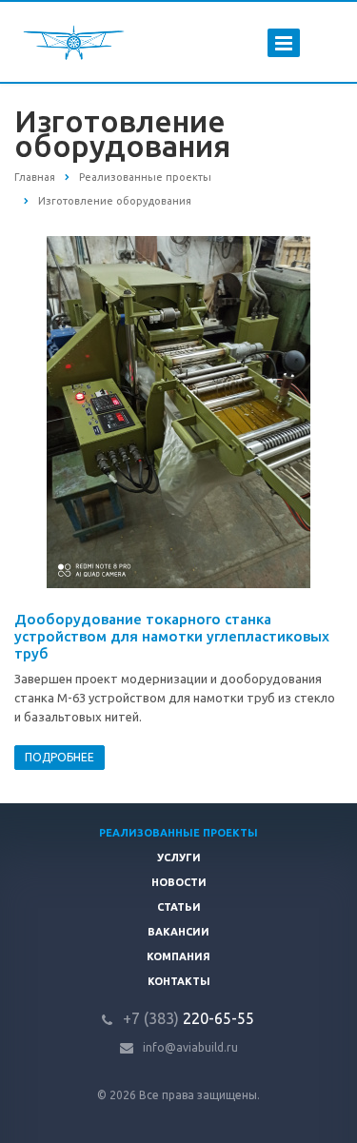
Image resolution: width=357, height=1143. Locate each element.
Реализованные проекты (178, 832)
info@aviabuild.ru (190, 1047)
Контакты (179, 981)
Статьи (179, 907)
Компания (178, 956)
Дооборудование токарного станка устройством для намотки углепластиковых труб (171, 636)
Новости (179, 882)
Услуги (179, 857)
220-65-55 (188, 1018)
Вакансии (178, 931)
